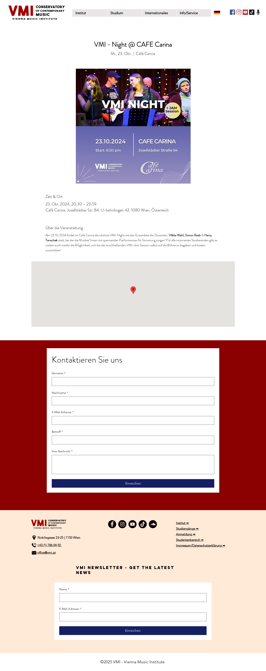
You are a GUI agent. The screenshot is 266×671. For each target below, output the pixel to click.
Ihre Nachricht (62, 451)
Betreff (57, 432)
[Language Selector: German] (220, 12)
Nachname (60, 393)
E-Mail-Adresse (63, 412)
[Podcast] (258, 12)
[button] (124, 13)
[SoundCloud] (153, 524)
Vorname (58, 373)
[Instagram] (238, 12)
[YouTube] (245, 12)
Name (64, 589)
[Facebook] (232, 12)
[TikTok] (251, 12)
